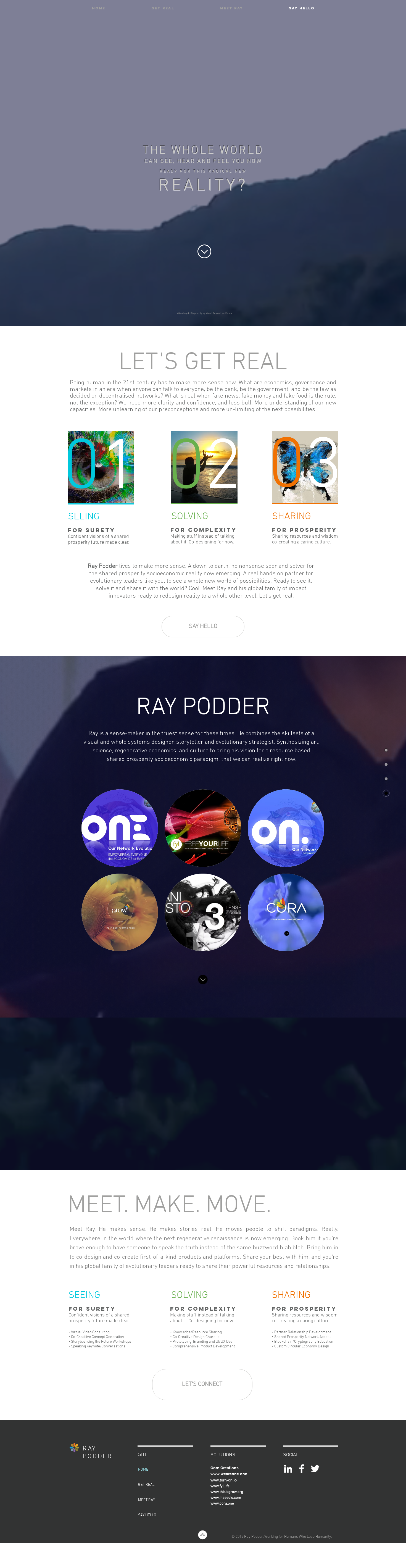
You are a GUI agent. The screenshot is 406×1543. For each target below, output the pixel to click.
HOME (143, 1469)
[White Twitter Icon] (315, 1468)
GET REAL (146, 1484)
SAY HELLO (147, 1515)
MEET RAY (146, 1500)
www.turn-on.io (223, 1480)
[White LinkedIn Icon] (288, 1468)
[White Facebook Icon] (301, 1468)
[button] (119, 828)
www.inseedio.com (225, 1497)
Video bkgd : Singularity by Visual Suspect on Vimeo (204, 313)
